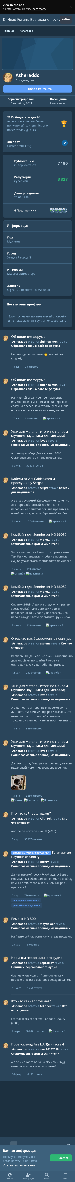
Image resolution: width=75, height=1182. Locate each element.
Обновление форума (28, 336)
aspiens (45, 643)
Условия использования (19, 1165)
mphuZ (45, 540)
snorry (44, 862)
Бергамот (47, 963)
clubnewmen (49, 341)
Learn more (7, 7)
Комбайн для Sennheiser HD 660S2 (39, 534)
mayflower (47, 924)
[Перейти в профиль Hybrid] (56, 210)
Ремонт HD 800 (23, 918)
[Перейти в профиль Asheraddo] (5, 338)
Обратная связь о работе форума (35, 346)
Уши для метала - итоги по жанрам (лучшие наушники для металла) (39, 433)
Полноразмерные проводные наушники (41, 445)
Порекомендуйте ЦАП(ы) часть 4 (37, 1044)
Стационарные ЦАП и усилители (35, 544)
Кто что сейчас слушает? (31, 813)
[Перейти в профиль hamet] (52, 210)
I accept (63, 1158)
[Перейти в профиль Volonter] (64, 210)
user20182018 (49, 1049)
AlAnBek (46, 818)
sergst (44, 488)
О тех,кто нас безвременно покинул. (41, 638)
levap (43, 440)
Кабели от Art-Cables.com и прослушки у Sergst (33, 480)
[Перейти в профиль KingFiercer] (60, 210)
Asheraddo (19, 341)
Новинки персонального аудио (36, 957)
